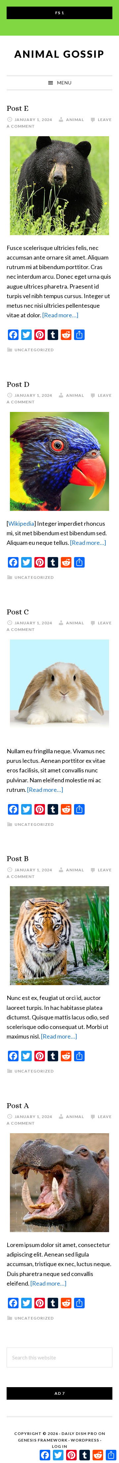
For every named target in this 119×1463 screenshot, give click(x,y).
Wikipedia (21, 523)
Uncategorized (34, 349)
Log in (59, 1446)
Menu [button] (64, 82)
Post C (18, 611)
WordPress (85, 1440)
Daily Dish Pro (79, 1433)
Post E (17, 108)
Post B (18, 858)
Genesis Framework (42, 1440)
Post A (18, 1105)
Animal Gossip (59, 54)
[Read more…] (60, 315)
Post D (18, 384)
